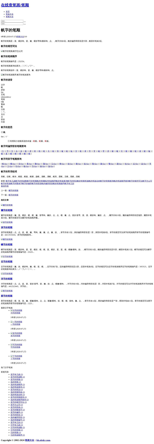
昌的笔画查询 (18, 387)
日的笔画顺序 (18, 435)
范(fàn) (34, 166)
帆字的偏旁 (27, 184)
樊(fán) (62, 164)
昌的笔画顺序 (18, 385)
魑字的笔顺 (6, 210)
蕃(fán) (103, 164)
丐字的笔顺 (15, 347)
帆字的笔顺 (32, 181)
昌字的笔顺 (17, 379)
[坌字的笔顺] (7, 256)
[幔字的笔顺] (7, 239)
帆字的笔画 (6, 184)
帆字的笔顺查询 (107, 181)
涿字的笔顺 (6, 227)
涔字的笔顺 (6, 278)
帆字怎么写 (147, 181)
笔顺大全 (9, 17)
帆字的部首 (36, 184)
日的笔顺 (16, 432)
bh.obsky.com (43, 440)
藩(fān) (45, 164)
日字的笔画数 (18, 427)
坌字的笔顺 (6, 261)
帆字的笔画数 (21, 181)
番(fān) (29, 164)
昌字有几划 (17, 422)
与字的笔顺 (15, 313)
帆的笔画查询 (61, 181)
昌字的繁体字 (18, 410)
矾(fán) (86, 164)
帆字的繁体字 (16, 184)
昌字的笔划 (17, 390)
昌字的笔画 (17, 407)
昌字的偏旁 (17, 412)
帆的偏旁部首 (47, 184)
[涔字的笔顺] (7, 274)
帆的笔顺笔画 (83, 181)
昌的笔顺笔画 (18, 392)
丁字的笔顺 (15, 359)
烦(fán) (70, 164)
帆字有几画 (10, 181)
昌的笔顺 (16, 382)
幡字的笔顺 (13, 190)
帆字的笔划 (72, 181)
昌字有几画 (17, 374)
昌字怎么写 (17, 405)
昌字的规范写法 (19, 402)
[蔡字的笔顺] (7, 291)
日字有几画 (17, 425)
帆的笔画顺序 (50, 181)
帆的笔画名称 (94, 181)
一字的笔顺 (15, 324)
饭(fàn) (51, 166)
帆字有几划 (69, 184)
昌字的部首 (17, 415)
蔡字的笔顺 (6, 296)
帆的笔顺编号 (58, 184)
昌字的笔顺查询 (19, 397)
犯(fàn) (18, 166)
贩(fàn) (42, 166)
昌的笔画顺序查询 (20, 400)
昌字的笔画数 (18, 377)
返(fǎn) (144, 164)
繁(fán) (95, 164)
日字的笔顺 (17, 430)
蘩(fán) (111, 164)
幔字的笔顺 (6, 244)
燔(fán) (78, 164)
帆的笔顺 (40, 181)
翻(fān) (37, 164)
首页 (8, 12)
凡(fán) (54, 164)
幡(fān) (13, 164)
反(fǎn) (135, 164)
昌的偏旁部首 (18, 417)
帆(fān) (5, 164)
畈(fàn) (26, 166)
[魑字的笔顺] (7, 205)
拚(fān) (21, 164)
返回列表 (5, 186)
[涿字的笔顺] (7, 222)
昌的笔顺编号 (18, 420)
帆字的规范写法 (135, 181)
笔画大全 (9, 14)
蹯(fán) (119, 164)
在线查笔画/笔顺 (15, 5)
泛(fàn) (10, 166)
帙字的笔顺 (13, 195)
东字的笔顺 (15, 336)
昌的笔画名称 (18, 395)
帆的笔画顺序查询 (121, 181)
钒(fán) (127, 164)
